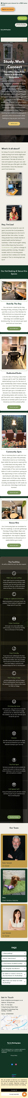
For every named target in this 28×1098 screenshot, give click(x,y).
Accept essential (14, 1094)
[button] (26, 39)
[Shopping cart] (23, 39)
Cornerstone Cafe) (7, 247)
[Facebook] (12, 1064)
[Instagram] (16, 1064)
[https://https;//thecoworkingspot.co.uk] (13, 31)
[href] (14, 1022)
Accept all (14, 1090)
